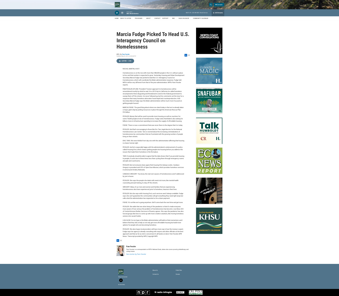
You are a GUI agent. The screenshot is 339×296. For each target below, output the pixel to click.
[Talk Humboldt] (209, 131)
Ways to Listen (125, 18)
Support (165, 18)
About (148, 18)
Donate (219, 5)
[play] (117, 13)
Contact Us (156, 274)
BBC (173, 18)
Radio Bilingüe (184, 18)
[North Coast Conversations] (209, 41)
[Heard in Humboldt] (209, 191)
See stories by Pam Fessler (136, 254)
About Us (155, 270)
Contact (157, 18)
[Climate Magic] (209, 71)
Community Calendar (200, 18)
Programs (138, 18)
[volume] (122, 13)
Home (117, 18)
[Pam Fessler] (120, 250)
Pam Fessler (126, 54)
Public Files (179, 270)
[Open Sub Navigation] (132, 18)
